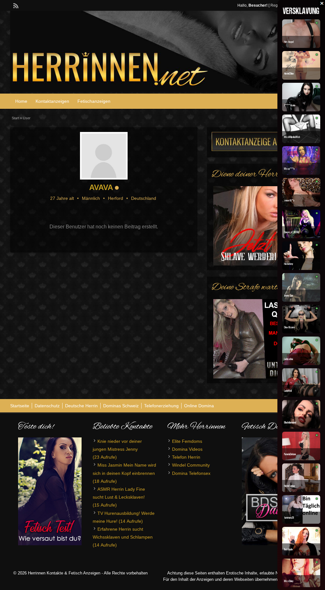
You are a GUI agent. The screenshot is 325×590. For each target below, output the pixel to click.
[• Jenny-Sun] (301, 300)
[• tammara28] (301, 522)
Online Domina (199, 405)
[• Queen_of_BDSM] (301, 236)
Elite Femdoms (187, 441)
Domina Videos (187, 449)
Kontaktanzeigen (52, 101)
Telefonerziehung (161, 405)
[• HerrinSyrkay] (301, 490)
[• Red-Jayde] (301, 553)
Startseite (19, 405)
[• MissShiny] (301, 585)
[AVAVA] (104, 156)
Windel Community (191, 465)
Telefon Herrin (186, 457)
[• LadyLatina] (301, 363)
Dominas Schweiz (121, 405)
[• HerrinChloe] (301, 78)
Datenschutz (47, 405)
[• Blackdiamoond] (301, 426)
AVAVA (101, 187)
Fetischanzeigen (93, 101)
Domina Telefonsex (191, 473)
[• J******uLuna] (301, 109)
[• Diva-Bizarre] (301, 331)
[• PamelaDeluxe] (301, 458)
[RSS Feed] (15, 5)
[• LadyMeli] (301, 395)
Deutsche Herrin (81, 405)
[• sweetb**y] (301, 204)
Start (15, 118)
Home (21, 101)
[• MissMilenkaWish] (301, 141)
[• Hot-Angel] (301, 46)
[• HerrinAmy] (301, 268)
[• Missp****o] (301, 173)
